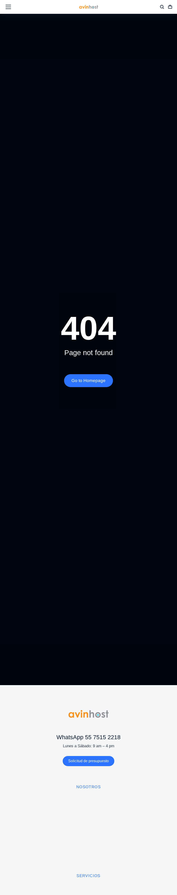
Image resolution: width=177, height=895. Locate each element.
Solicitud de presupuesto (88, 761)
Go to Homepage (88, 380)
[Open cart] (170, 7)
